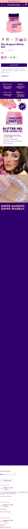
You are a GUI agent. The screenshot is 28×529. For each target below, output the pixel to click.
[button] (4, 5)
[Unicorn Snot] (13, 4)
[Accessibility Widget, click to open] (2, 525)
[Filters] (1, 480)
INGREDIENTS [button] (4, 76)
